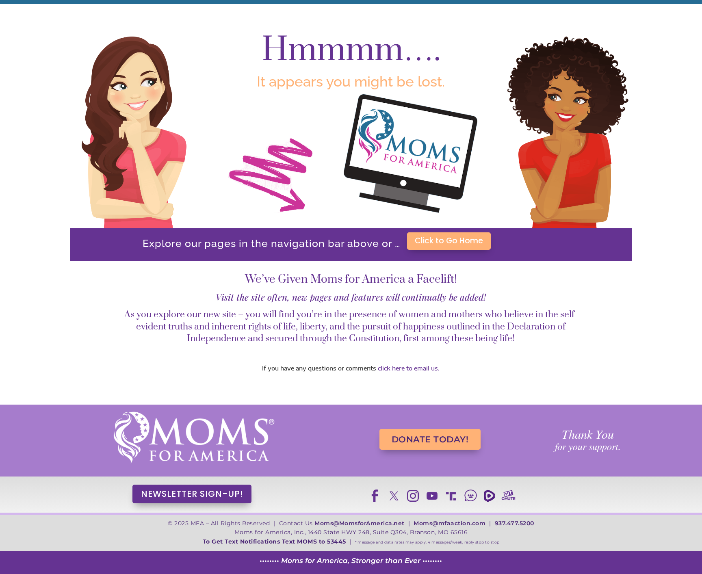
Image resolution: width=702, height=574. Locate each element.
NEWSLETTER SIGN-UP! (192, 494)
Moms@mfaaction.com (449, 523)
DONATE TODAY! (430, 439)
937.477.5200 (514, 523)
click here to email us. (409, 368)
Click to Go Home (449, 240)
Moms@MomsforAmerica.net (359, 523)
